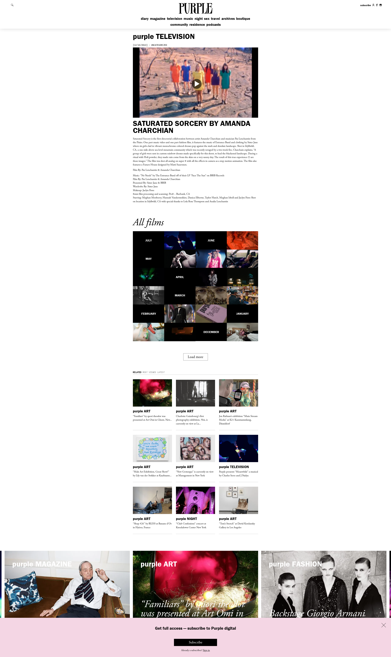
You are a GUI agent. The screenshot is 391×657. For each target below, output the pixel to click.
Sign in (206, 650)
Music (188, 18)
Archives (228, 18)
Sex (207, 18)
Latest (161, 372)
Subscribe (195, 642)
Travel (215, 18)
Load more (195, 357)
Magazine (157, 18)
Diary (145, 18)
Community (179, 24)
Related (137, 372)
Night (199, 18)
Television (174, 18)
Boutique (243, 18)
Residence (197, 24)
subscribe (365, 5)
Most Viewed (149, 372)
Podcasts (213, 24)
